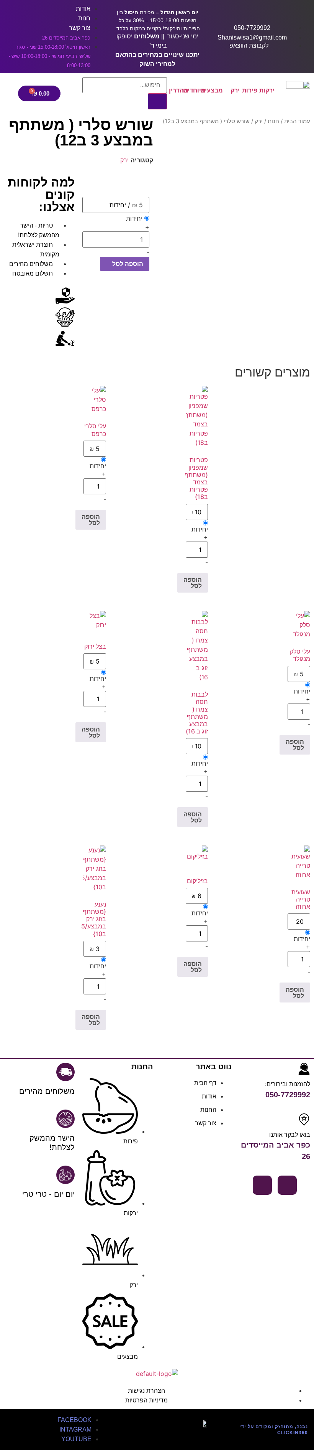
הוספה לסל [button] (192, 583)
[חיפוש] (157, 101)
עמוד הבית (297, 121)
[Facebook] (287, 1185)
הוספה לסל (127, 264)
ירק (259, 121)
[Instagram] (262, 1185)
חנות (273, 121)
